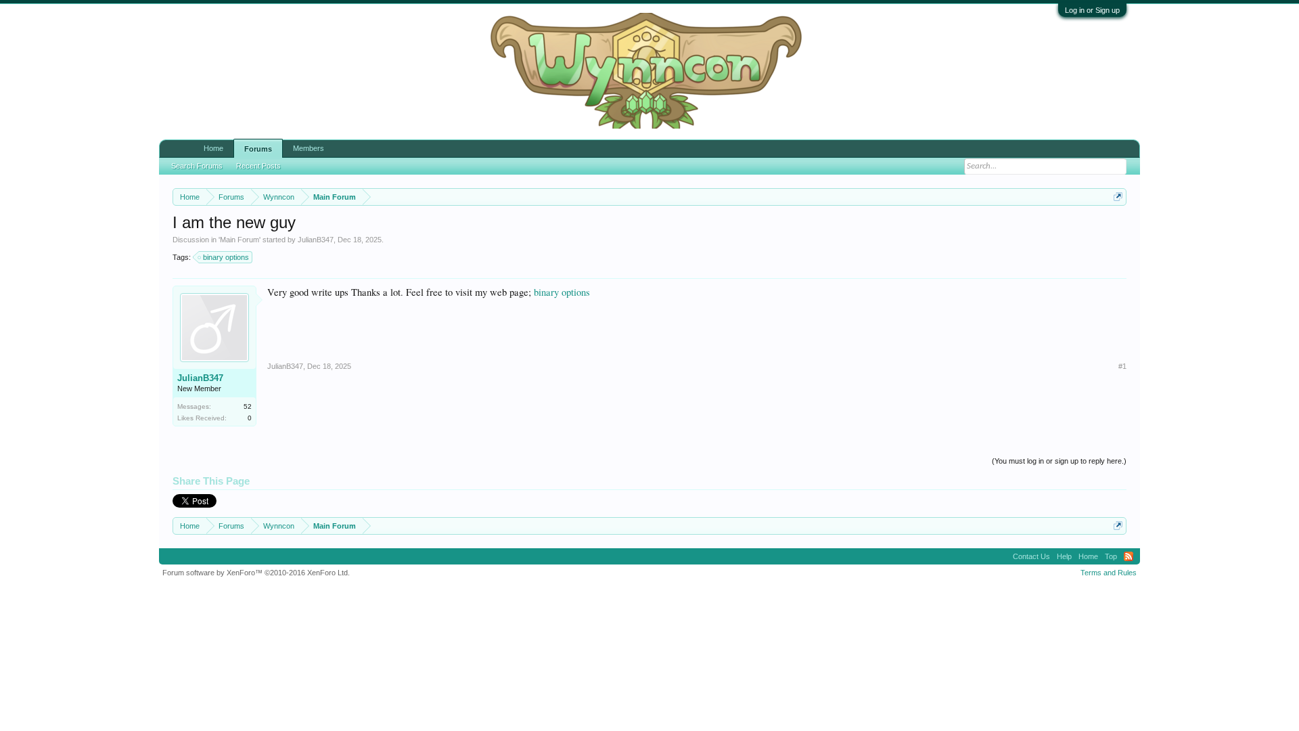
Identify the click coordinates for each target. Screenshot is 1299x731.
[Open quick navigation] (1118, 196)
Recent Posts (258, 160)
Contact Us (1031, 556)
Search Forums (196, 160)
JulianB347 (316, 240)
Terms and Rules (1108, 573)
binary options (226, 257)
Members (308, 148)
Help (1064, 556)
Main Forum (239, 240)
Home (213, 148)
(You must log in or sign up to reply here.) (1059, 461)
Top (1111, 556)
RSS (1128, 556)
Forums (258, 149)
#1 (1122, 366)
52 (248, 406)
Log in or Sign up (1092, 10)
